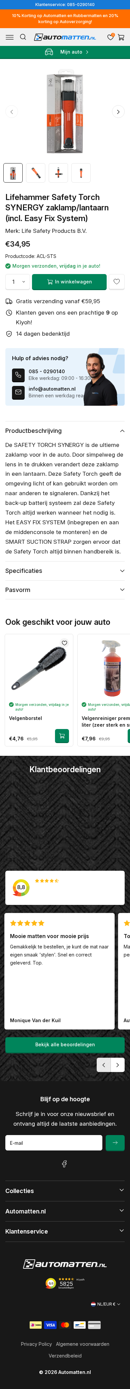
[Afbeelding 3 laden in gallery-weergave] (58, 173)
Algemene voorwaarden (82, 1344)
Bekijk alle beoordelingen (65, 1044)
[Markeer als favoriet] (117, 281)
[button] (9, 37)
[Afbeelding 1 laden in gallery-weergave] (13, 173)
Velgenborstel (25, 718)
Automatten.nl (74, 1372)
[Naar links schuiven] (11, 111)
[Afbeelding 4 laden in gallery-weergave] (81, 173)
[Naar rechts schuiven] (118, 111)
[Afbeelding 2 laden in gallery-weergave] (35, 173)
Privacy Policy (36, 1344)
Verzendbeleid (65, 1356)
